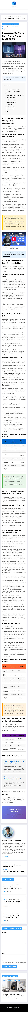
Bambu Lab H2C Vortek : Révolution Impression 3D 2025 (12, 865)
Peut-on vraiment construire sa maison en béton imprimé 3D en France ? (15, 995)
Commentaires (4, 932)
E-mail (3, 953)
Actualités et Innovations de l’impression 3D (13, 1005)
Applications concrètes (11, 100)
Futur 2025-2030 (10, 109)
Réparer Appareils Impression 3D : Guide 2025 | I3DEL (13, 872)
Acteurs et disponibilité (11, 102)
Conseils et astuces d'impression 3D (11, 982)
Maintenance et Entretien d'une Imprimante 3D (13, 983)
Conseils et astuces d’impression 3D (13, 1007)
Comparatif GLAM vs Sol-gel (12, 97)
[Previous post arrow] (24, 865)
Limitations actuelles (11, 106)
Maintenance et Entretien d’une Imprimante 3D (10, 1008)
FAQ (7, 111)
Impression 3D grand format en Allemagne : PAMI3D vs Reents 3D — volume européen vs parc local (13, 887)
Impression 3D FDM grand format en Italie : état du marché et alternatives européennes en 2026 (13, 902)
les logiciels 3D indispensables (11, 254)
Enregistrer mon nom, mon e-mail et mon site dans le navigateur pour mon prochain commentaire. (14, 963)
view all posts (5, 856)
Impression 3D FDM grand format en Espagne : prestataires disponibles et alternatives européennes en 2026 (13, 916)
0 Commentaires (6, 29)
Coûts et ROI (9, 104)
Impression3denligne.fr (7, 26)
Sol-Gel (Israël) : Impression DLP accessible (15, 95)
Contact (21, 1008)
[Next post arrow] (24, 872)
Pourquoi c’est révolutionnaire (13, 89)
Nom (3, 945)
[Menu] (2, 11)
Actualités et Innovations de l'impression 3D (10, 24)
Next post (5, 869)
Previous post (5, 862)
